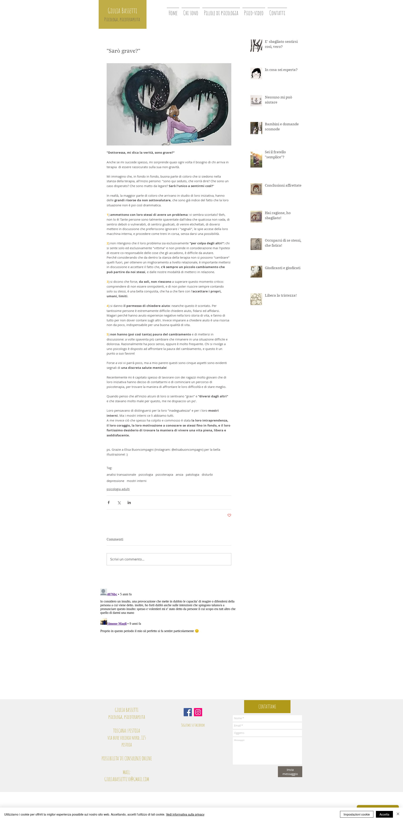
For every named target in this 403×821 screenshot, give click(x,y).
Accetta (384, 814)
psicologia (146, 474)
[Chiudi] (397, 814)
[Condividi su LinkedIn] (129, 502)
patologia (192, 474)
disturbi (207, 474)
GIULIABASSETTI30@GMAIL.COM (126, 779)
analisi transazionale (121, 474)
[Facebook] (188, 712)
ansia (179, 474)
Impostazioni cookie (357, 814)
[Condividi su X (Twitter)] (119, 502)
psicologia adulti (118, 489)
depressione (115, 481)
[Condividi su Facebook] (109, 502)
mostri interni (137, 481)
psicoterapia (164, 474)
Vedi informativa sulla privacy (185, 814)
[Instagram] (198, 712)
